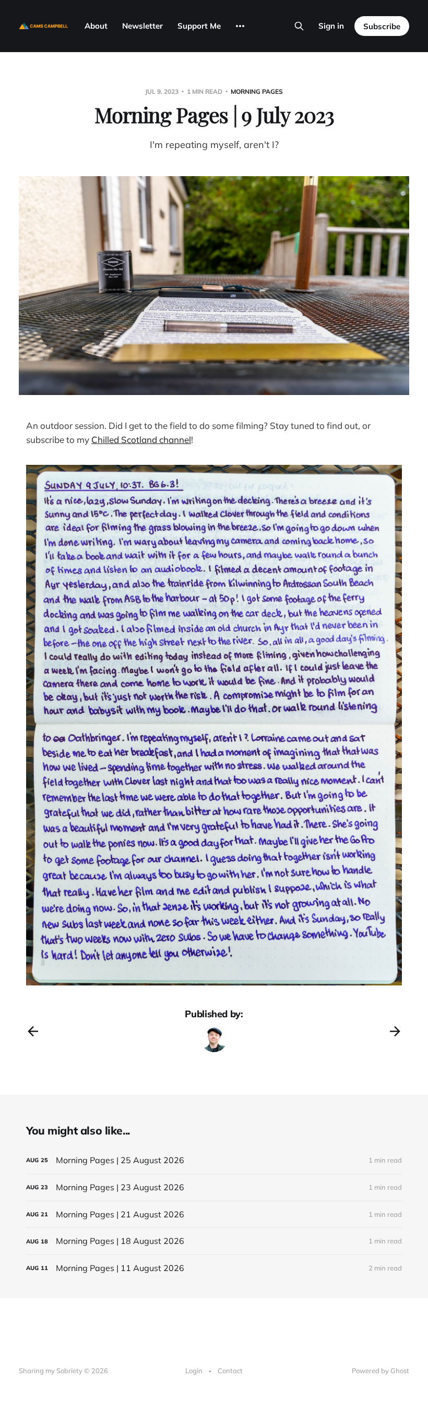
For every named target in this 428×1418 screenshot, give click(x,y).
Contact (230, 1370)
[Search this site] (299, 26)
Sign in (331, 26)
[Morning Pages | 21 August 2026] (214, 1214)
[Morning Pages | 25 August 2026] (214, 1160)
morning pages (257, 91)
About (96, 26)
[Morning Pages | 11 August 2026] (214, 1268)
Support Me (199, 26)
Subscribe (381, 26)
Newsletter (142, 26)
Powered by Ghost (380, 1370)
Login (194, 1370)
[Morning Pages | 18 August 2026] (214, 1241)
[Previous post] (33, 1031)
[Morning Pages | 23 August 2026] (214, 1187)
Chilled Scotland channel (141, 439)
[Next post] (395, 1031)
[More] (240, 26)
